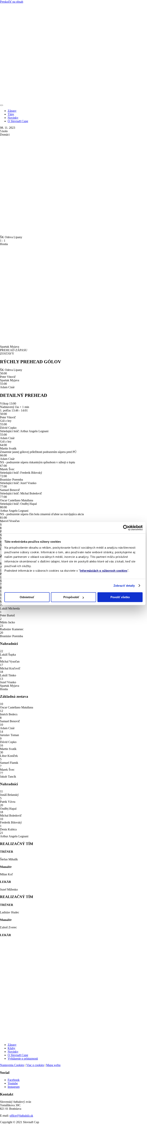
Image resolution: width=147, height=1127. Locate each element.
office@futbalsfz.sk (21, 1115)
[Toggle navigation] (1, 105)
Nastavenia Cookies (12, 1065)
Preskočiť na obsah (11, 1)
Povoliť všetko (120, 597)
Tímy (11, 114)
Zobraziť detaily (124, 585)
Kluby (11, 1048)
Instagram (14, 1086)
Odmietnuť (27, 597)
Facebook (14, 1079)
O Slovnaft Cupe (18, 121)
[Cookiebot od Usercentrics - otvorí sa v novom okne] (126, 528)
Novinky (13, 117)
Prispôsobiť (71, 597)
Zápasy (12, 110)
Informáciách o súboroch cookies (103, 570)
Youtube (13, 1083)
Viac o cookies (35, 1065)
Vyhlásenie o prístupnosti (23, 1058)
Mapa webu (53, 1065)
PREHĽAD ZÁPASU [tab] (13, 350)
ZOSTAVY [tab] (7, 353)
